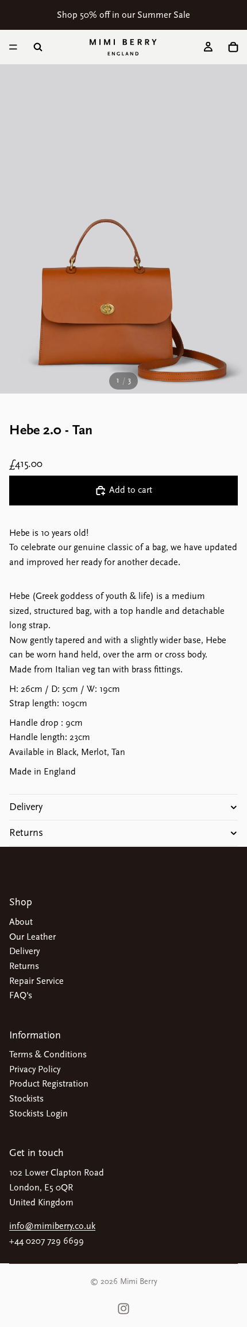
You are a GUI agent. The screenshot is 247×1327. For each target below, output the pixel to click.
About (21, 922)
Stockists (26, 1098)
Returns (26, 833)
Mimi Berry (138, 1281)
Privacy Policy (34, 1069)
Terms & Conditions (48, 1054)
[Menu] (13, 47)
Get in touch (36, 1153)
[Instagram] (123, 1309)
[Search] (38, 47)
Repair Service (36, 981)
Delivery (26, 807)
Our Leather (32, 937)
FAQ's (20, 995)
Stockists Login (38, 1113)
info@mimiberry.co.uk (52, 1226)
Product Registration (48, 1084)
